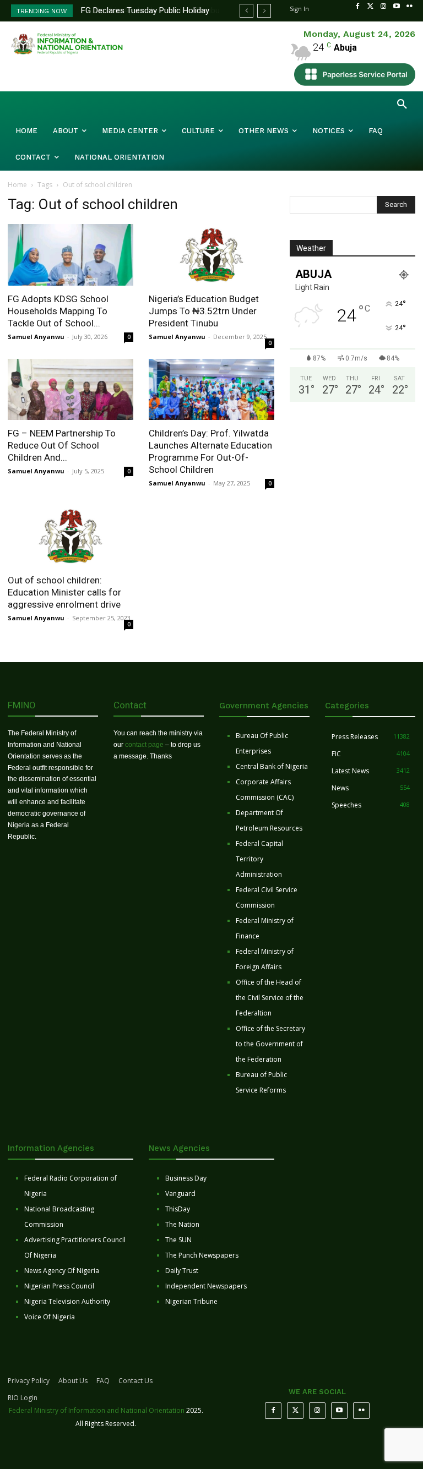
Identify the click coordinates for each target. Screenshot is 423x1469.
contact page (144, 745)
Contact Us (135, 1380)
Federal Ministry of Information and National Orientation (97, 1410)
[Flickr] (409, 7)
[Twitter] (371, 7)
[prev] (246, 11)
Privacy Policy (29, 1380)
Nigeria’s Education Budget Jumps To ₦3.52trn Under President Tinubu (204, 311)
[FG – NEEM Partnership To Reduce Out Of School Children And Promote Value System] (70, 390)
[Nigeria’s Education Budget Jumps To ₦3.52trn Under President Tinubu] (211, 255)
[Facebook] (357, 7)
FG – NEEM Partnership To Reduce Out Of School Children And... (62, 445)
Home (17, 184)
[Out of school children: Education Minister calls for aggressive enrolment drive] (70, 536)
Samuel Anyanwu (36, 336)
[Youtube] (397, 7)
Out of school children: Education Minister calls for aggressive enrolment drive (64, 592)
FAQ (103, 1380)
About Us (73, 1380)
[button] (402, 104)
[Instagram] (383, 7)
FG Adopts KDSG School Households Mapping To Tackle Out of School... (58, 311)
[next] (264, 11)
